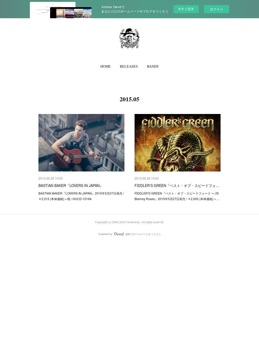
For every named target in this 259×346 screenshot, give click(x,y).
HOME (105, 66)
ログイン (216, 9)
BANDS (153, 66)
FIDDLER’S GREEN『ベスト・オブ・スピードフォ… (177, 185)
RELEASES (129, 66)
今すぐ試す (186, 8)
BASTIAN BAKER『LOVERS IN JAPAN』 (70, 185)
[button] (105, 66)
